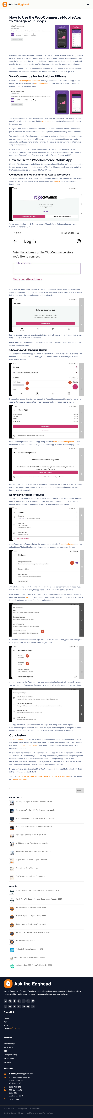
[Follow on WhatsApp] (19, 1006)
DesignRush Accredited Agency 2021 (29, 949)
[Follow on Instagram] (5, 1001)
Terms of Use (48, 1113)
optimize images (67, 544)
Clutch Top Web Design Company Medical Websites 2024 (37, 890)
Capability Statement (11, 1113)
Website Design (9, 1044)
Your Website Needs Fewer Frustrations (30, 876)
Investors (7, 1062)
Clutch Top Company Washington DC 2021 (30, 957)
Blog (5, 1022)
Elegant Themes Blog (20, 779)
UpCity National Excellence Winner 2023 (31, 916)
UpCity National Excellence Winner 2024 (31, 908)
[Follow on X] (10, 1001)
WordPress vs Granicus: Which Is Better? (31, 835)
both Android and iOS (42, 83)
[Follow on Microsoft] (33, 1001)
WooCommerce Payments (63, 442)
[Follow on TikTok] (24, 1001)
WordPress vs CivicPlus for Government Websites (34, 826)
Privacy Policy (9, 1058)
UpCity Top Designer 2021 (25, 941)
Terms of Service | (36, 1113)
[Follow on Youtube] (24, 1006)
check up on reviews (30, 745)
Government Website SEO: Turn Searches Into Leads (35, 810)
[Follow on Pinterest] (14, 1006)
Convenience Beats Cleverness (27, 868)
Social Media (8, 1047)
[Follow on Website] (33, 1006)
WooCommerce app (21, 739)
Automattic (46, 121)
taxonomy (29, 597)
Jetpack (57, 181)
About (6, 1025)
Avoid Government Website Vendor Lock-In (32, 843)
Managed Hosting (10, 1055)
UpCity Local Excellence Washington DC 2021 (33, 932)
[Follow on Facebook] (14, 1001)
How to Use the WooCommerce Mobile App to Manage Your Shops (44, 776)
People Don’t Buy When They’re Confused (31, 860)
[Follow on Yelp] (5, 1006)
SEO (5, 1051)
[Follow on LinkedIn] (19, 1001)
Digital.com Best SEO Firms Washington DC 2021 (34, 965)
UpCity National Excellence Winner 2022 (31, 924)
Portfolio (7, 1018)
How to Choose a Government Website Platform (33, 851)
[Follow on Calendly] (28, 1001)
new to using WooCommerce (28, 80)
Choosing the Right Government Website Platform (34, 802)
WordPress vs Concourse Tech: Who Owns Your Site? (35, 818)
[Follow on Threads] (28, 1006)
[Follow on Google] (10, 1006)
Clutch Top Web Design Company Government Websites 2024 (39, 899)
